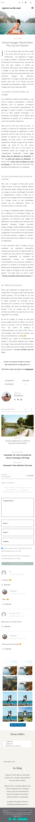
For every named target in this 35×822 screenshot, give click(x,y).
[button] (30, 2)
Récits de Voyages (13, 746)
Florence (18, 395)
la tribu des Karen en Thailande (18, 159)
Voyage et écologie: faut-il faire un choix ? (17, 276)
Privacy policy (22, 819)
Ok (10, 819)
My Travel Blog (14, 613)
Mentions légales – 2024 (9, 761)
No (15, 819)
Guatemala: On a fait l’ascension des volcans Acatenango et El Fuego (17, 455)
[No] (33, 815)
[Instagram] (19, 2)
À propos (9, 741)
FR (2, 2)
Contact (9, 744)
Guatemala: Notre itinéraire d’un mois (17, 463)
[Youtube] (25, 2)
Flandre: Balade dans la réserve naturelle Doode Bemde (17, 442)
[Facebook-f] (22, 2)
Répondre (7, 585)
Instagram (29, 369)
